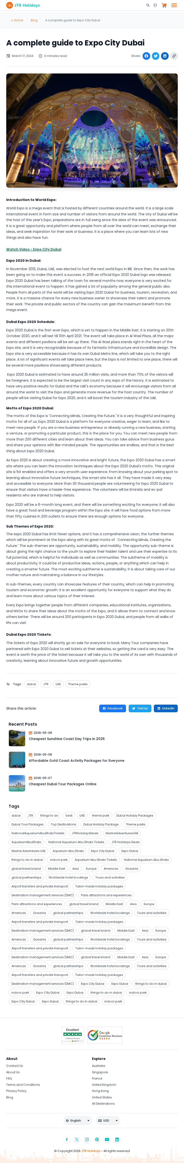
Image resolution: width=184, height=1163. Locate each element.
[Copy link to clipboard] (174, 56)
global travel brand (26, 869)
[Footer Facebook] (67, 1139)
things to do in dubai (27, 860)
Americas (111, 869)
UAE (58, 684)
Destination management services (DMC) (43, 895)
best (69, 815)
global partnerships (26, 877)
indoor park (59, 860)
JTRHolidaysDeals (85, 833)
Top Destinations (63, 824)
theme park (100, 815)
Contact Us (14, 1066)
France (97, 1078)
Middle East (56, 869)
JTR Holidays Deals (125, 842)
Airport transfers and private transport (40, 886)
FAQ (9, 1078)
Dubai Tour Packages (28, 824)
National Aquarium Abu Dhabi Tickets (76, 842)
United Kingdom (104, 1085)
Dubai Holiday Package (101, 824)
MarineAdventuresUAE (122, 833)
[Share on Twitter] (156, 56)
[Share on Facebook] (146, 56)
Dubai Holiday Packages (134, 815)
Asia (75, 869)
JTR (45, 684)
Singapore (100, 1072)
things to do (49, 815)
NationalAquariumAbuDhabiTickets (38, 833)
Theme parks (78, 684)
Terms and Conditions (23, 1085)
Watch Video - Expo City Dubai (33, 249)
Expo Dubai (129, 851)
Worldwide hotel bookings (68, 877)
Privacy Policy (16, 1091)
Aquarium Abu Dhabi (68, 851)
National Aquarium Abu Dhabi (146, 860)
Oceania (131, 869)
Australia (98, 1066)
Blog (9, 1097)
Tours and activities (110, 877)
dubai (31, 684)
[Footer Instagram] (87, 1139)
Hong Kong (100, 1091)
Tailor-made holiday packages (99, 886)
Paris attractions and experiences (106, 895)
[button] (148, 5)
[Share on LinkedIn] (165, 56)
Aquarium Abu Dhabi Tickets (96, 860)
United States (102, 1097)
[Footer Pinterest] (97, 1139)
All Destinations (103, 1104)
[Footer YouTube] (107, 1139)
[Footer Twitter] (77, 1139)
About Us (13, 1072)
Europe (91, 869)
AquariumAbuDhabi (26, 842)
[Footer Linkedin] (117, 1139)
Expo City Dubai (102, 851)
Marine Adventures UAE (29, 851)
